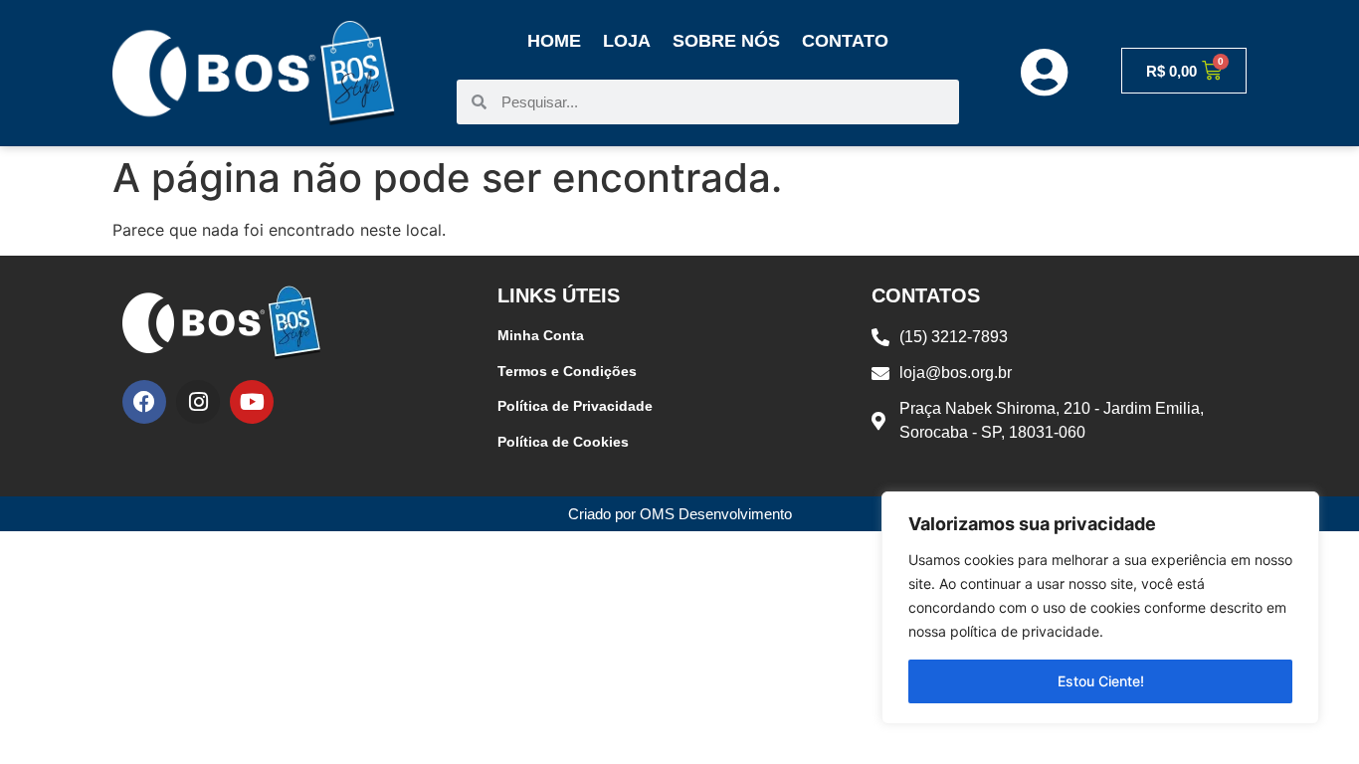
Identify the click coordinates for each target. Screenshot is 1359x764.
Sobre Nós (726, 41)
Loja (627, 41)
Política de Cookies (563, 442)
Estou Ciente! (1101, 680)
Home (554, 41)
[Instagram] (198, 402)
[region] (1100, 607)
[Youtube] (252, 402)
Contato (845, 41)
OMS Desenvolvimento (716, 513)
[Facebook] (144, 402)
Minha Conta (540, 335)
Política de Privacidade (575, 406)
